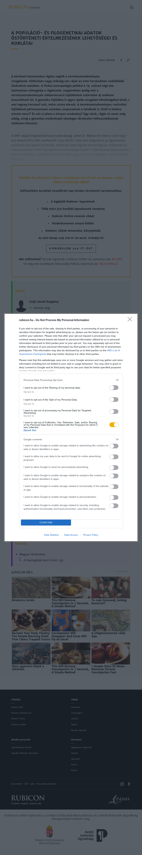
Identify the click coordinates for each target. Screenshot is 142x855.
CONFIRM (46, 522)
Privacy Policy (90, 534)
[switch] (113, 387)
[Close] (131, 320)
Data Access (71, 534)
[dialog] (71, 427)
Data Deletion (51, 534)
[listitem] (71, 380)
